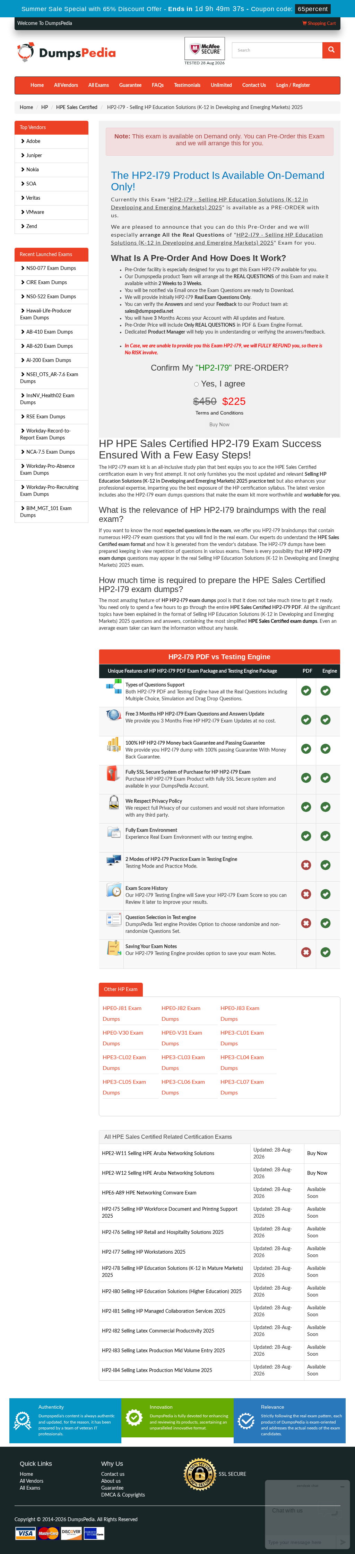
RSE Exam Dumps (45, 417)
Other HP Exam (121, 989)
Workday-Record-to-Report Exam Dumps (45, 434)
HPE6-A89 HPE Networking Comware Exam (149, 1193)
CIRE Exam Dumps (46, 282)
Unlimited (221, 85)
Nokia (32, 169)
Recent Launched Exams (46, 254)
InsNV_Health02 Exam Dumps (47, 399)
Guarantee (130, 85)
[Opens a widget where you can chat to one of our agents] (307, 1514)
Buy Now (317, 1153)
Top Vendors (33, 127)
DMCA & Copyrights (123, 1495)
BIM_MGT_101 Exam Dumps (46, 512)
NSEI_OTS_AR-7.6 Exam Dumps (49, 378)
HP (44, 107)
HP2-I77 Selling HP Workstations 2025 (143, 1252)
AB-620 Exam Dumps (49, 346)
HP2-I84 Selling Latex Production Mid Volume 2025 (157, 1370)
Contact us (112, 1474)
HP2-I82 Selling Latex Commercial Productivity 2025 (158, 1331)
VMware (34, 212)
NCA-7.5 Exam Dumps (50, 452)
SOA (30, 184)
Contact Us (254, 85)
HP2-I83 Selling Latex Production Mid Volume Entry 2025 (163, 1350)
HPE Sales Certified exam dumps (282, 621)
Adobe (32, 141)
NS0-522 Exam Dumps (50, 296)
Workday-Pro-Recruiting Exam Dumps (49, 491)
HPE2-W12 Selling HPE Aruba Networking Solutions (158, 1173)
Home (37, 85)
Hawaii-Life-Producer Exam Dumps (45, 314)
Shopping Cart (321, 23)
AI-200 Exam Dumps (48, 360)
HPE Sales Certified (76, 107)
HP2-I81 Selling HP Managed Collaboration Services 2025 (163, 1311)
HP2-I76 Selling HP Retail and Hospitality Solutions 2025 (163, 1232)
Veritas (32, 198)
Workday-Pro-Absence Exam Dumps (47, 470)
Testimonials (187, 85)
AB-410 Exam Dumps (49, 332)
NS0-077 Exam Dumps (50, 268)
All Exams (98, 85)
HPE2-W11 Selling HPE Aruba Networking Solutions (158, 1153)
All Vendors (66, 85)
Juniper (33, 155)
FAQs (158, 85)
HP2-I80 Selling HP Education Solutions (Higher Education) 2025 (172, 1291)
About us (111, 1481)
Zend (31, 226)
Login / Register (293, 85)
